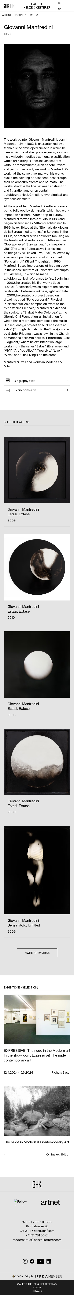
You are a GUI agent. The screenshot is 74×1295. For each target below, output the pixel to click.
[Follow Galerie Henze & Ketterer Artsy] (23, 1202)
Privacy (37, 1291)
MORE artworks (37, 952)
